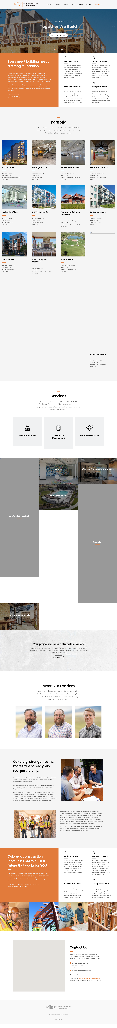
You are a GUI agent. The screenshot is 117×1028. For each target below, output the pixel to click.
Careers (80, 4)
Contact (88, 4)
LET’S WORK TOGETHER (58, 35)
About (73, 4)
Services (66, 4)
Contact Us (58, 657)
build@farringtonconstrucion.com (17, 886)
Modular (49, 4)
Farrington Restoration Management (89, 978)
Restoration (97, 4)
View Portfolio (14, 96)
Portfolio (57, 4)
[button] (39, 964)
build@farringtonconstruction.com (81, 970)
